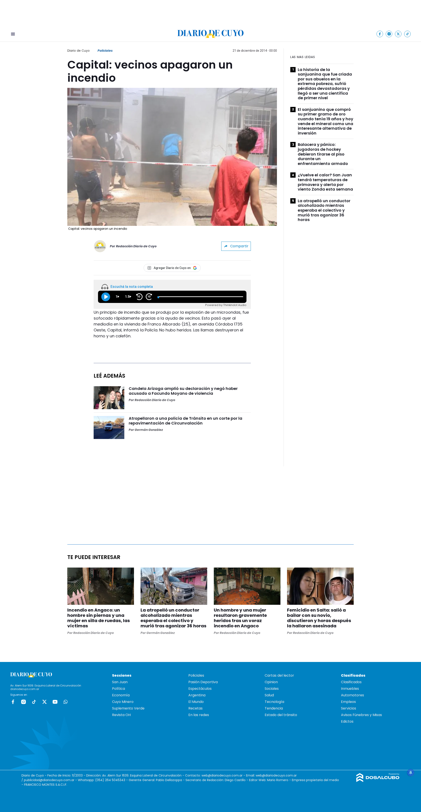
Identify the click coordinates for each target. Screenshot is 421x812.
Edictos (347, 721)
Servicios (348, 708)
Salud (269, 695)
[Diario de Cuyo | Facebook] (380, 33)
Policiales (105, 50)
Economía (121, 695)
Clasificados (351, 682)
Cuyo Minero (123, 701)
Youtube (55, 701)
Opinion (271, 682)
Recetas (195, 708)
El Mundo (196, 701)
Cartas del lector (279, 675)
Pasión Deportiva (203, 682)
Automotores (352, 695)
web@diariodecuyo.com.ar (222, 775)
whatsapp (65, 701)
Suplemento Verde (128, 708)
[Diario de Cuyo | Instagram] (389, 33)
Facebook (13, 701)
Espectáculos (200, 688)
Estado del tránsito (281, 714)
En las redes (198, 714)
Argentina (196, 695)
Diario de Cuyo (78, 50)
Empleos (348, 701)
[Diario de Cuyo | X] (398, 33)
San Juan (120, 682)
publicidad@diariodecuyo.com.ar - (51, 780)
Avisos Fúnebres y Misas (361, 714)
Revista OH (121, 714)
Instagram (23, 701)
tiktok (34, 701)
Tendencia (274, 708)
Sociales (272, 688)
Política (118, 688)
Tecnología (274, 701)
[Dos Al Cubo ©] (378, 780)
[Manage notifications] (410, 772)
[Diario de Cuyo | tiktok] (407, 33)
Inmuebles (350, 688)
